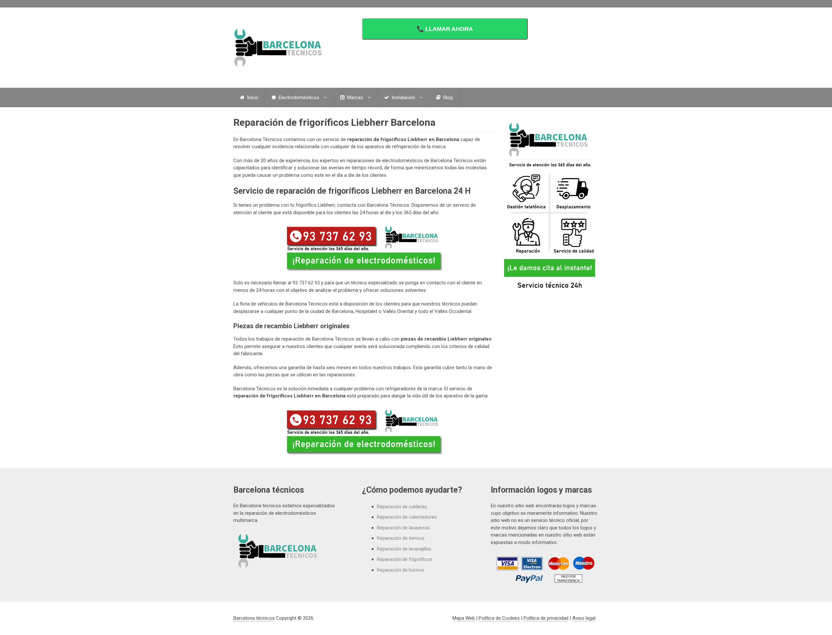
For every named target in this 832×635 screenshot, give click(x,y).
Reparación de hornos (400, 570)
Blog (447, 97)
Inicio (252, 97)
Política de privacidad (546, 618)
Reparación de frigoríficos (404, 559)
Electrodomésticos (298, 97)
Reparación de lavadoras (403, 528)
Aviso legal (583, 618)
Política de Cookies (499, 618)
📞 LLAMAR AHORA (445, 29)
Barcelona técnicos (254, 618)
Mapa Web (463, 618)
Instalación (402, 97)
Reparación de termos (400, 538)
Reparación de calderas (402, 507)
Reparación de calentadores (407, 517)
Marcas (354, 97)
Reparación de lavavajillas (404, 549)
